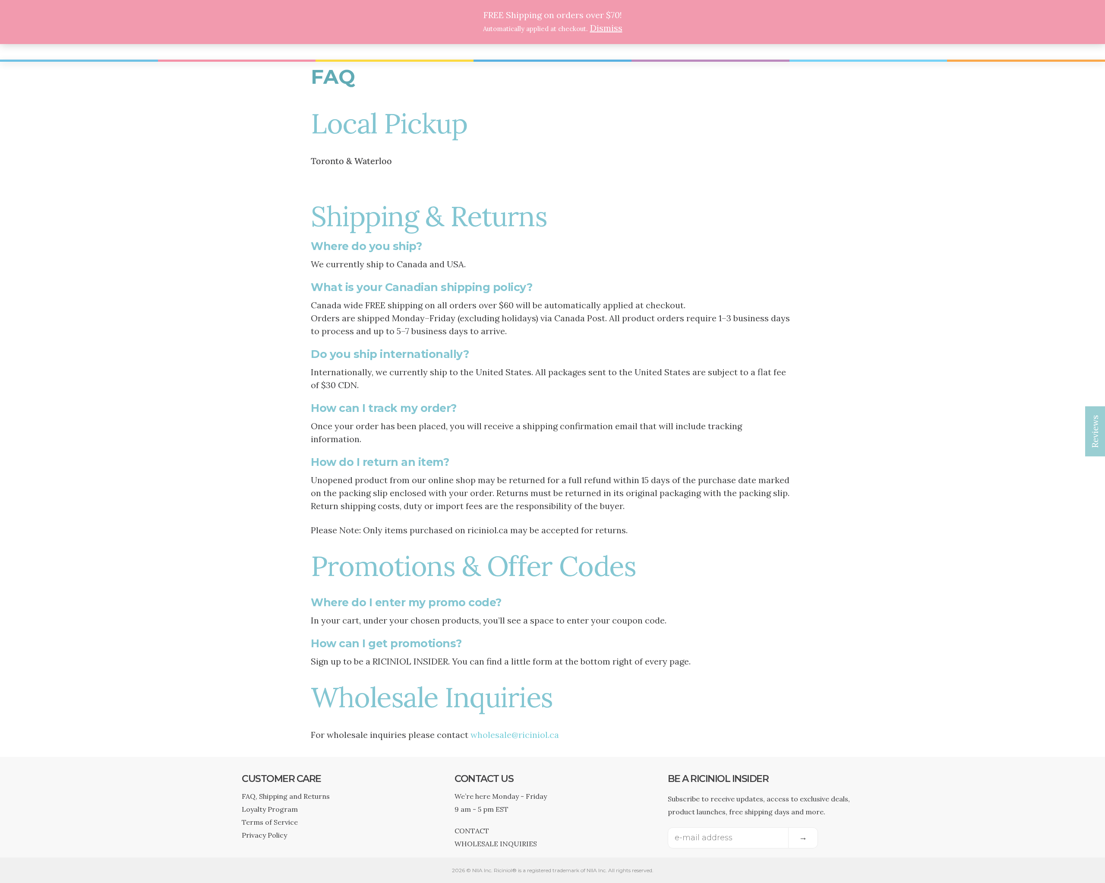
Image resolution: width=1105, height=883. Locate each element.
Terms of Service (270, 822)
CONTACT (472, 830)
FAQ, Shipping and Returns (286, 796)
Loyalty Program (270, 809)
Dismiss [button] (606, 27)
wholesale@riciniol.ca (514, 734)
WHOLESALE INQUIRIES (496, 843)
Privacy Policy (264, 835)
